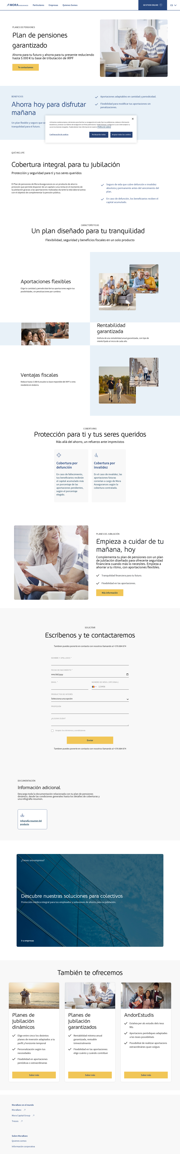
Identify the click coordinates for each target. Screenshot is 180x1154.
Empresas (53, 5)
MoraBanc (16, 1110)
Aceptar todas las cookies (121, 135)
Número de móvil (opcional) (105, 682)
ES (171, 5)
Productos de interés (62, 694)
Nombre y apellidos (61, 658)
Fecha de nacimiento (62, 670)
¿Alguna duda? (58, 718)
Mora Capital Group (21, 1115)
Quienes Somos (70, 5)
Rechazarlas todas (99, 135)
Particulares (38, 5)
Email (54, 682)
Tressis (15, 1121)
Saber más (34, 1075)
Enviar (90, 740)
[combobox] (94, 686)
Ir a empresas (27, 940)
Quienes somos (19, 1140)
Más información (110, 592)
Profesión (56, 706)
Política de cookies (104, 127)
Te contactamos (25, 67)
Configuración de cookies (59, 134)
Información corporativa (23, 1146)
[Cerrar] (133, 119)
